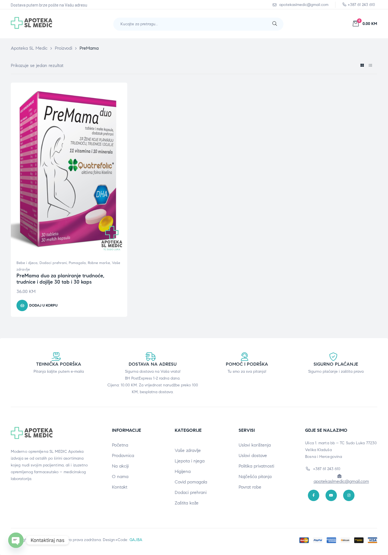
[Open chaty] (16, 540)
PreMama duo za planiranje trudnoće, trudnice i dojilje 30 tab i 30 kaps (60, 279)
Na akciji (120, 466)
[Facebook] (313, 495)
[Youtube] (331, 495)
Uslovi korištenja (255, 445)
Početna (120, 445)
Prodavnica (123, 455)
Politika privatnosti (256, 466)
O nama (120, 476)
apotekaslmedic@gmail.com (341, 481)
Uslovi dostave (253, 455)
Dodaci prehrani (53, 263)
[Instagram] (348, 495)
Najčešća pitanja (255, 476)
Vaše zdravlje (188, 450)
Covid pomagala (191, 482)
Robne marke (99, 263)
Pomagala (77, 263)
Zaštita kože (187, 503)
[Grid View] (362, 65)
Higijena (183, 471)
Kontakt (119, 487)
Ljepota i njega (190, 461)
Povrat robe (250, 487)
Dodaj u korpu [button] (43, 305)
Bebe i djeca (26, 263)
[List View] (370, 65)
